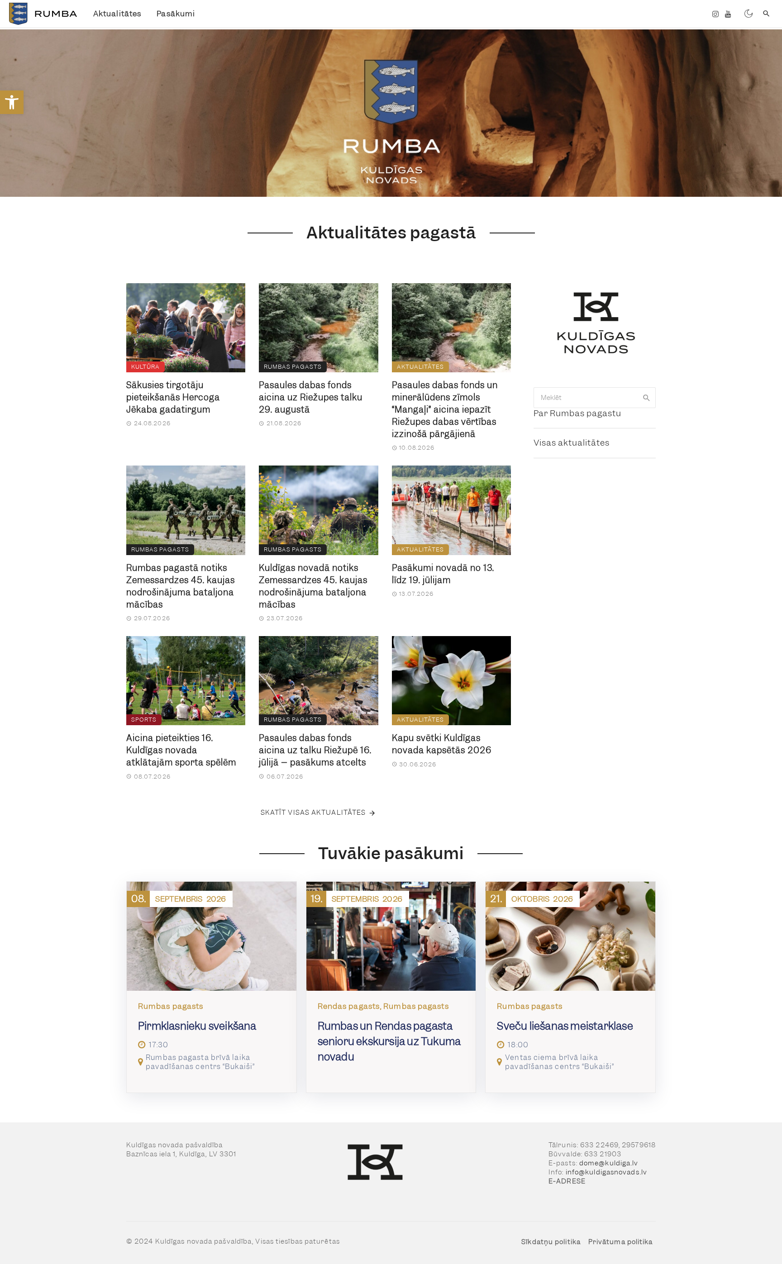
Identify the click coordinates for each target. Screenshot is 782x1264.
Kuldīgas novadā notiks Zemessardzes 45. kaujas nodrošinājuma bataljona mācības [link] (313, 586)
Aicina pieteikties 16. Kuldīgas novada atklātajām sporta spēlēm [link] (181, 750)
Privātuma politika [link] (620, 1241)
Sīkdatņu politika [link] (551, 1241)
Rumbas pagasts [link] (293, 367)
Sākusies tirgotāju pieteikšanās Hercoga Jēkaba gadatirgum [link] (173, 397)
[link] (12, 102)
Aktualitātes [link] (117, 14)
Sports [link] (144, 719)
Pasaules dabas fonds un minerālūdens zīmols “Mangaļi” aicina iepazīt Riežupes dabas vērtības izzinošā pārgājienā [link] (445, 410)
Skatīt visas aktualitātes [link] (313, 812)
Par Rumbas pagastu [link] (577, 413)
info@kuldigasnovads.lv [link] (606, 1172)
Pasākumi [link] (176, 14)
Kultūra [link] (145, 367)
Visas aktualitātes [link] (572, 442)
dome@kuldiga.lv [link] (609, 1163)
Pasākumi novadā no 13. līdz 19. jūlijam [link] (443, 574)
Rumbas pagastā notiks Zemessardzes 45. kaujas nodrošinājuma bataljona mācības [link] (180, 586)
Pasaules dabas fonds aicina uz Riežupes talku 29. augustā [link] (310, 397)
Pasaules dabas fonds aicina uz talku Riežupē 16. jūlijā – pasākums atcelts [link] (315, 750)
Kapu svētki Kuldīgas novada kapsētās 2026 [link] (441, 744)
